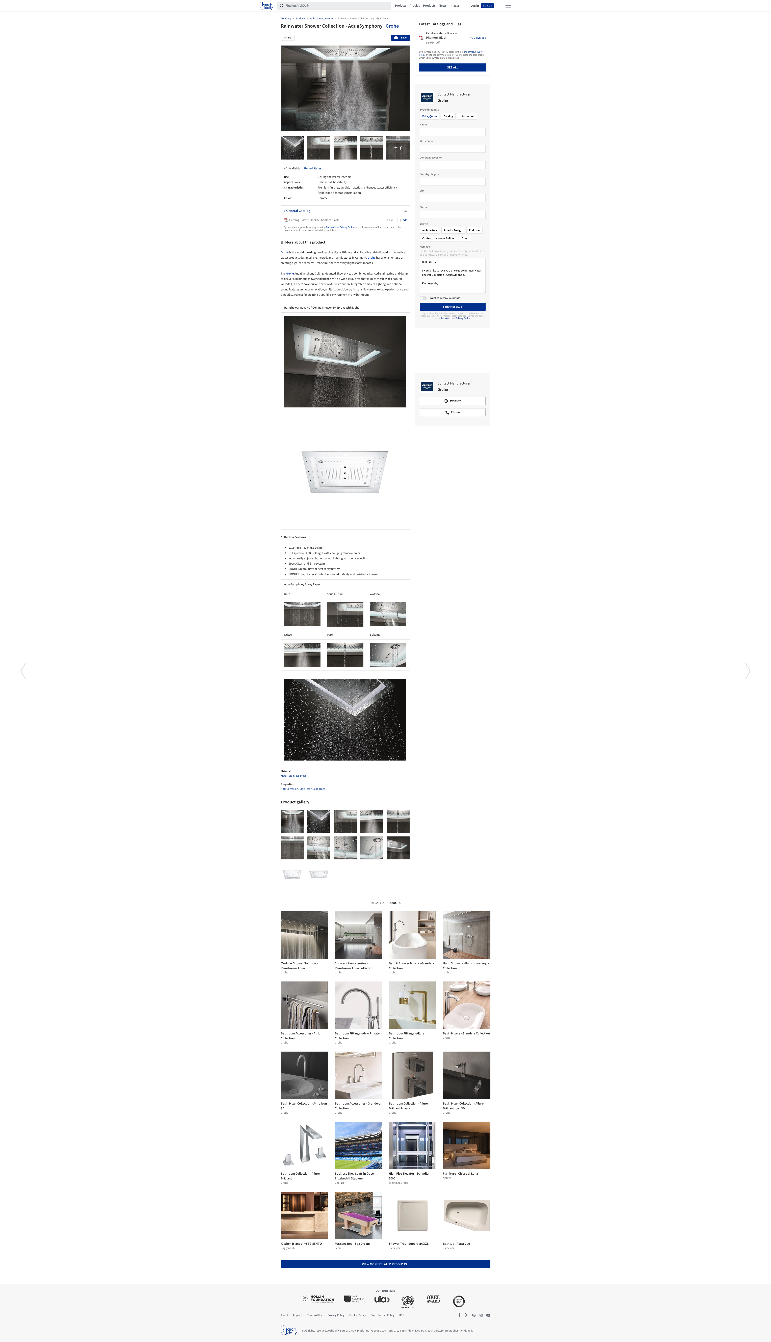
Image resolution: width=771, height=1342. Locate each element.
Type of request (429, 110)
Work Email (427, 141)
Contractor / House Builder (438, 238)
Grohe (392, 26)
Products (429, 5)
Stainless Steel (297, 776)
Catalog (448, 116)
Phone (424, 207)
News (442, 5)
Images (455, 5)
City (422, 191)
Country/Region (429, 174)
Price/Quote (429, 116)
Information (467, 116)
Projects (400, 5)
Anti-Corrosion (289, 789)
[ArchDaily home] (266, 6)
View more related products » (385, 1264)
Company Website (431, 158)
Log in (475, 5)
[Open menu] (508, 5)
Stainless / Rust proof (312, 789)
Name (423, 125)
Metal (284, 776)
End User (474, 230)
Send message (452, 307)
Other (465, 238)
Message (425, 247)
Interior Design (453, 230)
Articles (415, 5)
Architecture (429, 230)
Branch (424, 224)
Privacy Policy (347, 227)
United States (312, 168)
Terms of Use (332, 227)
